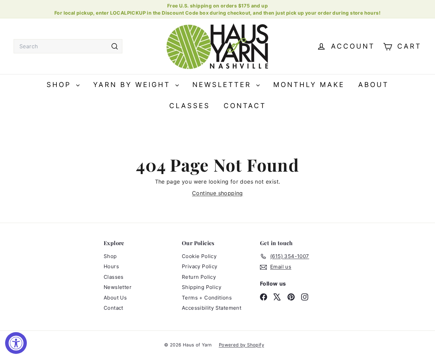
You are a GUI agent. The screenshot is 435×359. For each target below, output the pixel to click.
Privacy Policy (200, 266)
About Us (115, 297)
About (373, 85)
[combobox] (68, 46)
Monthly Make (309, 85)
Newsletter (223, 85)
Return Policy (199, 277)
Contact (245, 106)
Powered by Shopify (241, 344)
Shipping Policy (201, 287)
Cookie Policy (199, 256)
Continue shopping (217, 193)
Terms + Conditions (207, 297)
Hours (111, 266)
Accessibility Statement (211, 308)
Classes (189, 106)
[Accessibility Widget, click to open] (16, 343)
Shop (60, 85)
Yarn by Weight (133, 85)
